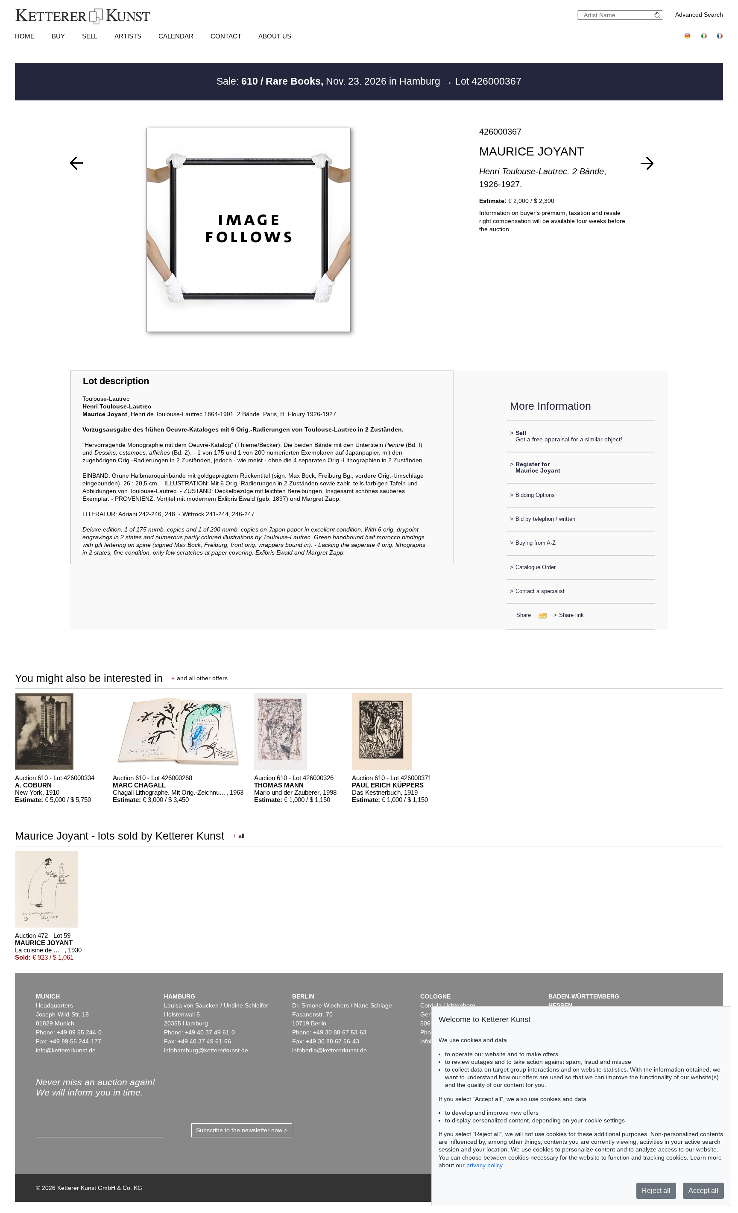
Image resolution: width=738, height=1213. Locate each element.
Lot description (116, 381)
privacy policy (484, 1165)
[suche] (658, 15)
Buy (58, 36)
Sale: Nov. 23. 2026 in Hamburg (330, 81)
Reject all (656, 1190)
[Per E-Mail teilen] (540, 615)
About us (274, 36)
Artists (127, 36)
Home (25, 36)
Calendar (175, 36)
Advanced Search (699, 14)
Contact (226, 36)
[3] (647, 163)
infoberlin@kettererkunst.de (329, 1050)
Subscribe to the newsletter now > (241, 1130)
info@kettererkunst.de (66, 1050)
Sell (89, 36)
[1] (76, 163)
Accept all (703, 1190)
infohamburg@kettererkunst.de (206, 1050)
